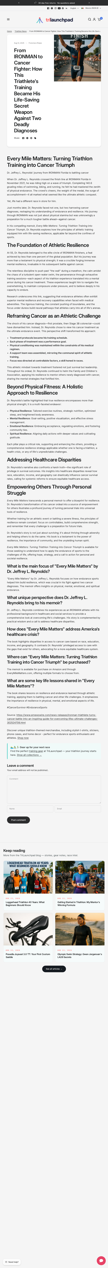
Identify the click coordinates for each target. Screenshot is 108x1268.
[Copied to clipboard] (35, 138)
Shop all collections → (29, 755)
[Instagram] (55, 8)
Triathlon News (21, 31)
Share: (17, 138)
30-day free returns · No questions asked (56, 3)
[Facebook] (48, 8)
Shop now (23, 737)
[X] (52, 8)
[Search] (89, 19)
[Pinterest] (63, 8)
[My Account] (94, 19)
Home (9, 31)
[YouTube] (59, 8)
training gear (36, 751)
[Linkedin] (66, 8)
